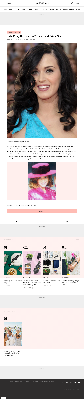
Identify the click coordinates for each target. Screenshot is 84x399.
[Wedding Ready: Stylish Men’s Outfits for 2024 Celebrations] (13, 334)
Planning (21, 9)
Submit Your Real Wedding (47, 381)
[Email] (67, 222)
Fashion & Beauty (33, 9)
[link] (42, 3)
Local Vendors (55, 9)
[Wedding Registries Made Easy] (13, 263)
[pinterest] (71, 382)
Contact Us (27, 381)
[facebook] (62, 382)
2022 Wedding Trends (71, 9)
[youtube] (79, 382)
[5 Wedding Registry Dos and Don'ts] (52, 263)
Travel (44, 9)
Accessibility (35, 381)
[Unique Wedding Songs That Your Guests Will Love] (71, 263)
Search (11, 381)
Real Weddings (10, 9)
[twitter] (75, 382)
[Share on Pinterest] (16, 222)
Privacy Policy (68, 389)
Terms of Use (76, 389)
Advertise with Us (19, 381)
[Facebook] (42, 222)
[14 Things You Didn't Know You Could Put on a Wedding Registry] (32, 263)
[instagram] (66, 382)
